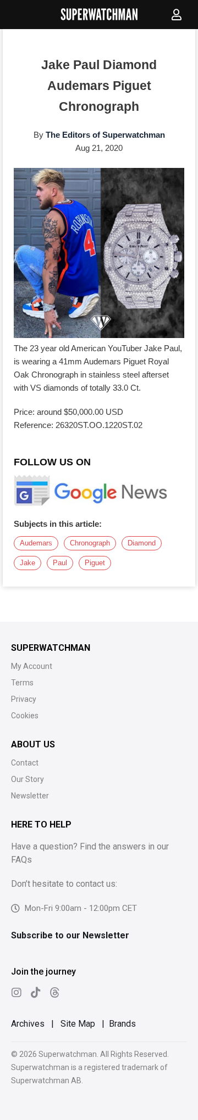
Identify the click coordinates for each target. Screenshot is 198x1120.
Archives (28, 1023)
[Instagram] (16, 992)
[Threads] (55, 992)
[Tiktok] (35, 992)
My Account (31, 666)
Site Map (78, 1023)
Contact (24, 762)
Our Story (27, 779)
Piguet (95, 563)
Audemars (36, 543)
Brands (122, 1023)
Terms (22, 682)
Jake (27, 563)
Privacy (23, 699)
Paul (60, 563)
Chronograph (90, 543)
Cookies (24, 715)
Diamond (142, 543)
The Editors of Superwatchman (105, 134)
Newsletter (30, 795)
